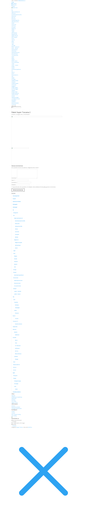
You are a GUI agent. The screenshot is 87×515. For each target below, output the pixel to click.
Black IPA (13, 17)
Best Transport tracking (16, 414)
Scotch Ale (14, 25)
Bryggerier (14, 86)
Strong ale (13, 27)
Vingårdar (13, 90)
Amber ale (13, 13)
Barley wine (14, 16)
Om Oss (13, 405)
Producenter (14, 84)
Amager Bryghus (15, 87)
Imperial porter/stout (16, 52)
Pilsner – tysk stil (15, 48)
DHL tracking (14, 415)
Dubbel (13, 30)
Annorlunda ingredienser (16, 69)
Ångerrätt (13, 395)
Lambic (13, 63)
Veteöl (13, 56)
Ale (12, 10)
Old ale (13, 23)
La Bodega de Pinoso (16, 98)
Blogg (13, 2)
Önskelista (14, 3)
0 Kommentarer (26, 114)
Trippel (13, 31)
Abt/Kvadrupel (14, 32)
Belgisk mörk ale (15, 35)
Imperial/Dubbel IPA (15, 20)
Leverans (13, 413)
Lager (13, 44)
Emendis (13, 96)
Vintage (13, 66)
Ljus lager (13, 45)
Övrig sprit (13, 82)
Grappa (13, 77)
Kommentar (14, 178)
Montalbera (14, 100)
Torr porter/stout (15, 55)
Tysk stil (13, 39)
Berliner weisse (14, 61)
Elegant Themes (20, 427)
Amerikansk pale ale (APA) (17, 14)
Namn (13, 180)
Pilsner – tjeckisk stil (15, 46)
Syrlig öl (13, 59)
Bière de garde (14, 37)
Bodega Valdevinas (15, 93)
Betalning (13, 399)
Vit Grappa (14, 79)
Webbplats (14, 184)
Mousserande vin (15, 75)
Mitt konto (14, 4)
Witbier (13, 58)
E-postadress (14, 182)
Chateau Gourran (15, 94)
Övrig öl (13, 68)
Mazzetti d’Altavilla (15, 103)
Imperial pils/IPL (15, 49)
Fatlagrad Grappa (15, 80)
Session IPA (14, 24)
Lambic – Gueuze (15, 65)
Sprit (12, 76)
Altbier (13, 41)
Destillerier (14, 101)
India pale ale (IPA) (15, 21)
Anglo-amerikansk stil (16, 11)
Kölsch (13, 42)
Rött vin (13, 72)
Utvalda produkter (15, 83)
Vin (12, 70)
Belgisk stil (14, 28)
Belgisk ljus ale (14, 34)
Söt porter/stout (15, 53)
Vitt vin (13, 73)
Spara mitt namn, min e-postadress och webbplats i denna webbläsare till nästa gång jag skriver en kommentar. (34, 187)
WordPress (30, 427)
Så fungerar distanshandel (16, 408)
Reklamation (14, 398)
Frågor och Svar (15, 402)
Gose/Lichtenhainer (15, 62)
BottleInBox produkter (16, 407)
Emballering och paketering (17, 397)
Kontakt (13, 411)
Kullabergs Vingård (15, 97)
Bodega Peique (14, 91)
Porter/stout (14, 51)
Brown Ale (14, 18)
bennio (14, 114)
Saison (13, 38)
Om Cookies (14, 401)
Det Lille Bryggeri (15, 89)
